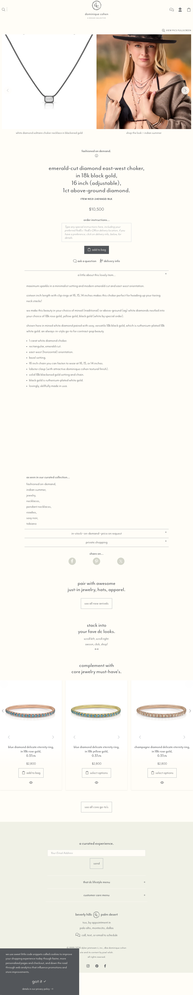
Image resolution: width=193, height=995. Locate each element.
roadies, (31, 512)
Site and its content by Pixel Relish (96, 952)
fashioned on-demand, (41, 484)
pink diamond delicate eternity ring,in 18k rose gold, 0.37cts (123, 751)
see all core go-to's (96, 807)
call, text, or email (92, 935)
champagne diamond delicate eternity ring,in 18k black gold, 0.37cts (57, 751)
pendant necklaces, (38, 507)
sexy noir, (32, 518)
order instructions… (96, 220)
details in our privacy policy (36, 988)
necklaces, (33, 501)
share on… (96, 553)
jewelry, (31, 495)
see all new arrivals (96, 603)
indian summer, (36, 490)
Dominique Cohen (96, 9)
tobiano (31, 524)
